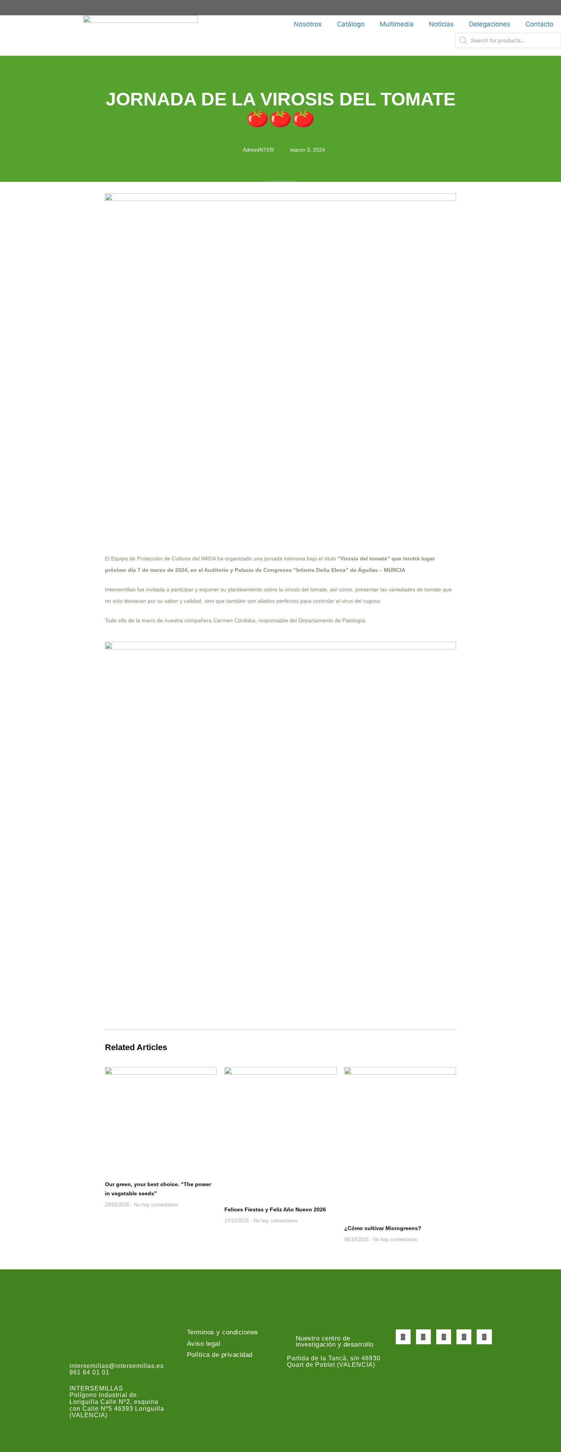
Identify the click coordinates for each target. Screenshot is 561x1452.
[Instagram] (443, 1336)
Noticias (441, 24)
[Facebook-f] (403, 1336)
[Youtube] (463, 1336)
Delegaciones (489, 24)
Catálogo (350, 24)
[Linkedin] (484, 1336)
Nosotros (308, 24)
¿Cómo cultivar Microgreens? (382, 1228)
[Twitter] (423, 1336)
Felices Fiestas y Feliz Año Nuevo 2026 (275, 1209)
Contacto (539, 24)
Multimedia (397, 24)
